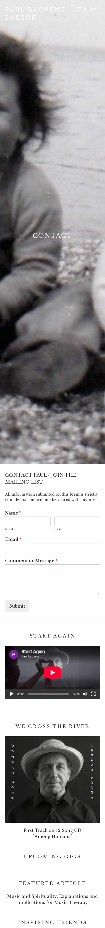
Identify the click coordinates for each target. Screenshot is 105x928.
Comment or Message (31, 560)
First (9, 529)
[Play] (11, 694)
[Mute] (85, 694)
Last (57, 529)
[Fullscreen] (93, 694)
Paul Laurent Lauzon (35, 13)
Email (13, 539)
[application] (52, 672)
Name (13, 513)
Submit (17, 606)
